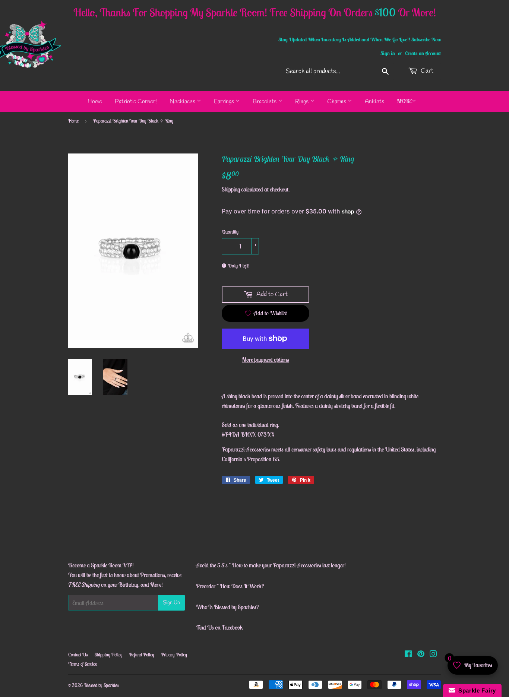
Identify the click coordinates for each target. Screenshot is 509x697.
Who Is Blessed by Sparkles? (227, 607)
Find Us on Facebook (219, 627)
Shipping (231, 189)
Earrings (224, 101)
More (404, 101)
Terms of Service (82, 664)
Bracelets (265, 101)
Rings (302, 101)
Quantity (230, 231)
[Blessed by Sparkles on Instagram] (433, 654)
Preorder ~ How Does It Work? (230, 586)
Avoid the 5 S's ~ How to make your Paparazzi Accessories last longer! (271, 565)
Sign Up (171, 602)
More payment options (265, 359)
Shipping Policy (109, 655)
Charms (337, 101)
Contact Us (78, 655)
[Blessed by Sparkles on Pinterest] (421, 654)
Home (95, 101)
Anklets (374, 101)
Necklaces (183, 101)
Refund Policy (141, 655)
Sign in (387, 53)
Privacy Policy (174, 655)
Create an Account (423, 53)
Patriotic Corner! (136, 101)
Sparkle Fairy (475, 690)
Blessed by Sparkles (101, 685)
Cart (426, 71)
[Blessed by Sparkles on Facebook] (408, 654)
